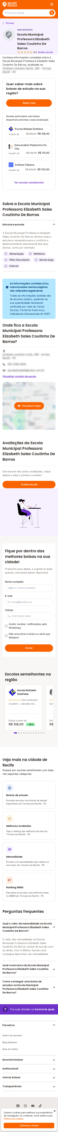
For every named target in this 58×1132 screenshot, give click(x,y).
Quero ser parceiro (12, 1035)
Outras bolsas (11, 1077)
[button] (28, 1009)
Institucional (10, 1068)
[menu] (52, 4)
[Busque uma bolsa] (51, 12)
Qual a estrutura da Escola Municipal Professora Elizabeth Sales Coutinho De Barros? (25, 969)
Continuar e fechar (29, 1125)
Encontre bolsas (12, 1059)
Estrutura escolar (13, 224)
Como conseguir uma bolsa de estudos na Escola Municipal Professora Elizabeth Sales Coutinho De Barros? (25, 987)
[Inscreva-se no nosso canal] (32, 1105)
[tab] (15, 733)
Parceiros (8, 1025)
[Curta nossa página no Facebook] (17, 1105)
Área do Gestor (10, 1049)
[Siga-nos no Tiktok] (40, 1105)
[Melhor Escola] (9, 4)
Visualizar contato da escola (19, 376)
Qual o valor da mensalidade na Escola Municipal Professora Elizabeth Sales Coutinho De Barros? (27, 927)
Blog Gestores (9, 1042)
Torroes (9, 23)
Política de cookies (13, 1118)
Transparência (11, 1086)
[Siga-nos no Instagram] (25, 1105)
